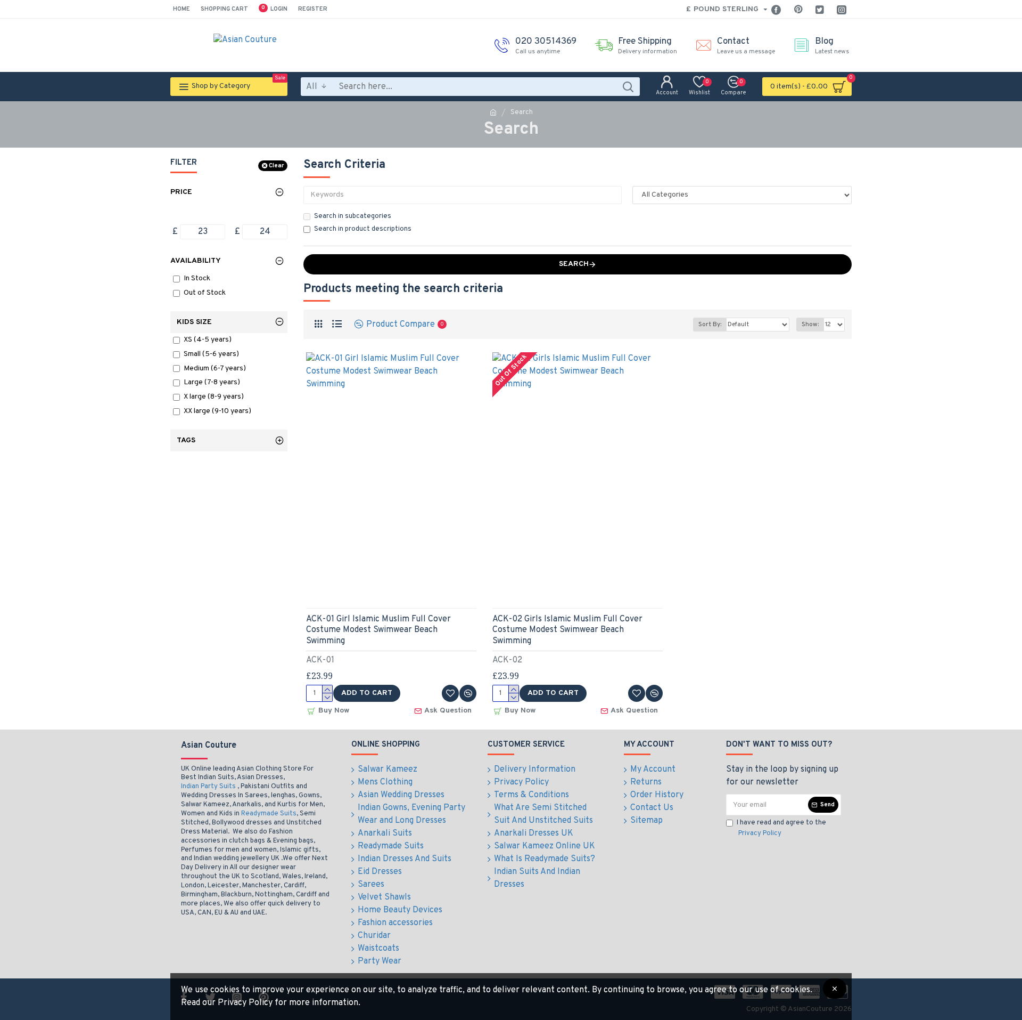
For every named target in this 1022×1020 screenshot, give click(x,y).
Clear (276, 165)
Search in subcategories (352, 216)
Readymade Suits (268, 813)
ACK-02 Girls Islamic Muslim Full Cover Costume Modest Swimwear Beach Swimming (567, 630)
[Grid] (318, 324)
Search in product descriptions (362, 229)
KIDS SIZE (194, 322)
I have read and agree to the (781, 828)
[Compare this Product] (467, 693)
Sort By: (709, 324)
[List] (336, 324)
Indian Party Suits (208, 786)
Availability (195, 260)
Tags (186, 440)
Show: (810, 324)
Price (181, 192)
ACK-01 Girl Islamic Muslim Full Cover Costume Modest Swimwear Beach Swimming (378, 630)
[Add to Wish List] (450, 693)
